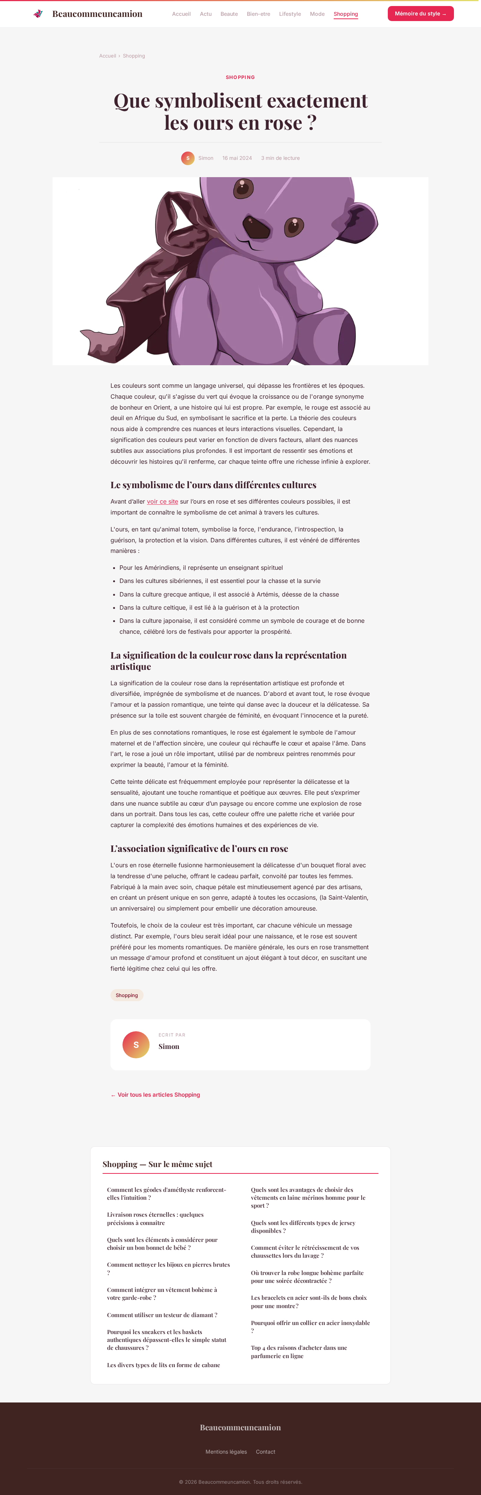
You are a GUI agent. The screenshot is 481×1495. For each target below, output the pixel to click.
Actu (206, 13)
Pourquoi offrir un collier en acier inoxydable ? (310, 1326)
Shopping (346, 13)
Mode (317, 13)
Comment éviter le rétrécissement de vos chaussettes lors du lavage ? (305, 1251)
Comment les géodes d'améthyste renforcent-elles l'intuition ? (166, 1193)
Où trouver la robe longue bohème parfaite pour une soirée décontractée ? (307, 1276)
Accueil (181, 13)
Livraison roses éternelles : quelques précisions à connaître (155, 1218)
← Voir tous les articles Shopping (155, 1094)
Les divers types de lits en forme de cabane (163, 1365)
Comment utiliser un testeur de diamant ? (162, 1315)
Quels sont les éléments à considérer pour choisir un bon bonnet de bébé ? (162, 1243)
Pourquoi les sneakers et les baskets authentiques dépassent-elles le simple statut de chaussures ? (166, 1340)
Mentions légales (226, 1451)
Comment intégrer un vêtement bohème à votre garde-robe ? (162, 1293)
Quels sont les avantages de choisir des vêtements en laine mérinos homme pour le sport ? (308, 1198)
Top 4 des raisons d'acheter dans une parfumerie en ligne (299, 1351)
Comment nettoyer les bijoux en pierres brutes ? (168, 1268)
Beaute (229, 13)
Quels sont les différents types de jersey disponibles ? (303, 1226)
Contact (265, 1451)
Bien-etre (258, 13)
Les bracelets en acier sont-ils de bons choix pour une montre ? (309, 1301)
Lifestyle (290, 13)
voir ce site (162, 501)
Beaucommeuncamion (97, 13)
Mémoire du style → (421, 13)
